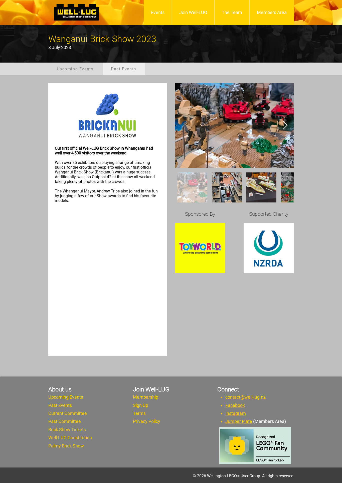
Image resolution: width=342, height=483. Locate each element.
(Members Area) (269, 421)
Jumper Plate (238, 421)
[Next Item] (285, 125)
